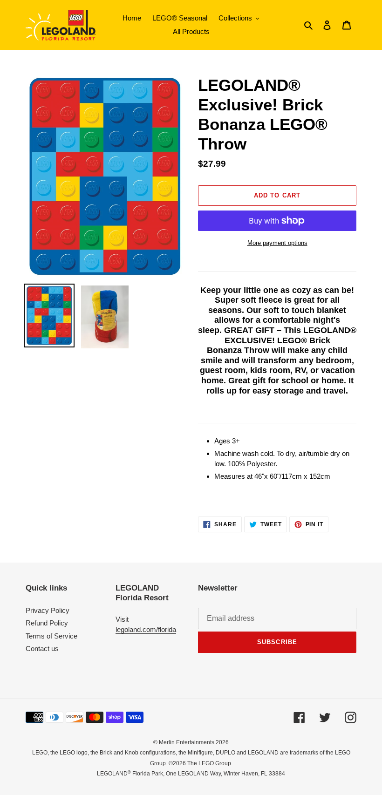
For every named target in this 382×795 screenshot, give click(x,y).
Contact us (42, 648)
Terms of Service (51, 636)
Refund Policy (47, 623)
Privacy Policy (47, 610)
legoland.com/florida (146, 629)
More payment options (277, 242)
